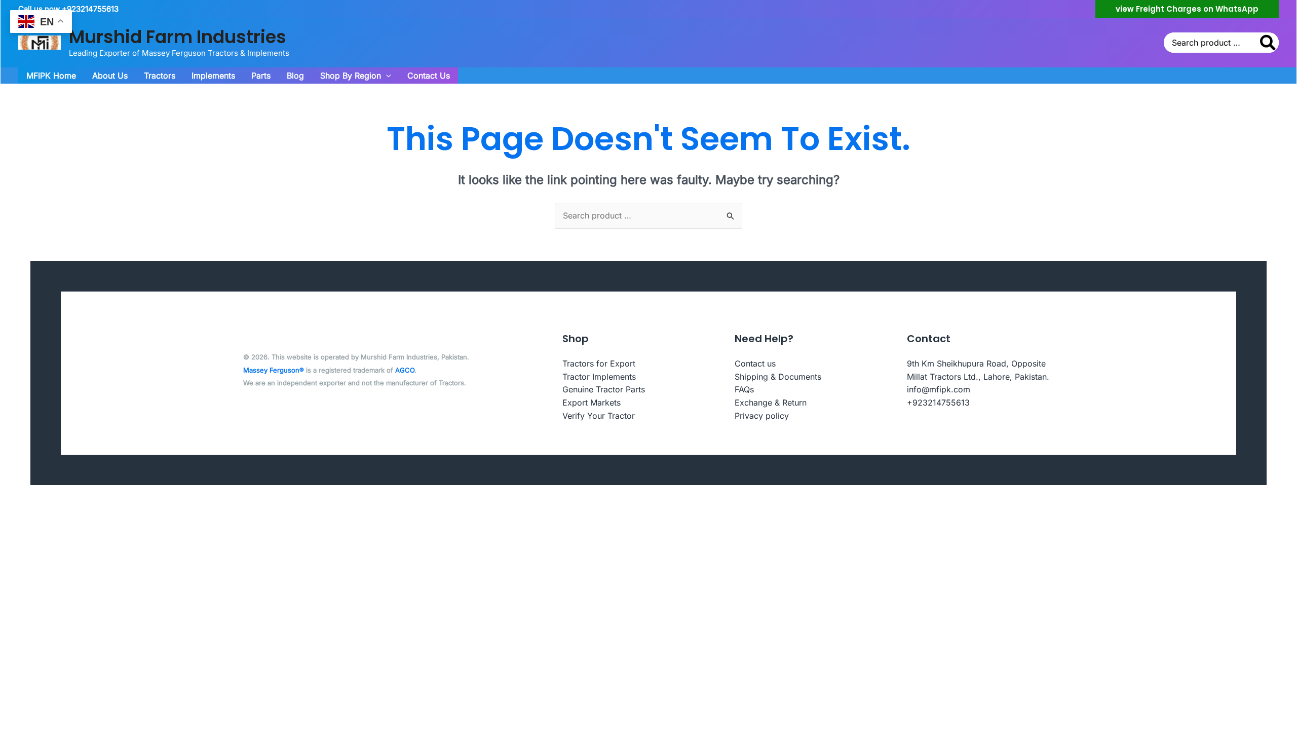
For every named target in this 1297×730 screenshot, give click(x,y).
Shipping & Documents (778, 377)
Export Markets (591, 402)
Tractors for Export (598, 363)
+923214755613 (938, 402)
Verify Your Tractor (598, 416)
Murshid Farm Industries (177, 36)
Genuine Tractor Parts (603, 389)
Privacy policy (762, 416)
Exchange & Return (771, 402)
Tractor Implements (599, 377)
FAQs (744, 389)
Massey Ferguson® (273, 370)
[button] (1187, 9)
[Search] (1268, 42)
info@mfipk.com (938, 389)
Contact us (755, 363)
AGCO (404, 370)
